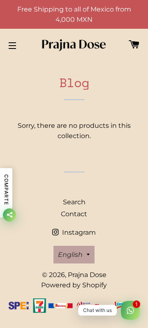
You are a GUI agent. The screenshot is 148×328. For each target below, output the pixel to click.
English (70, 255)
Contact (74, 214)
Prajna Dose (87, 275)
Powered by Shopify (74, 285)
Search (74, 202)
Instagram (78, 232)
